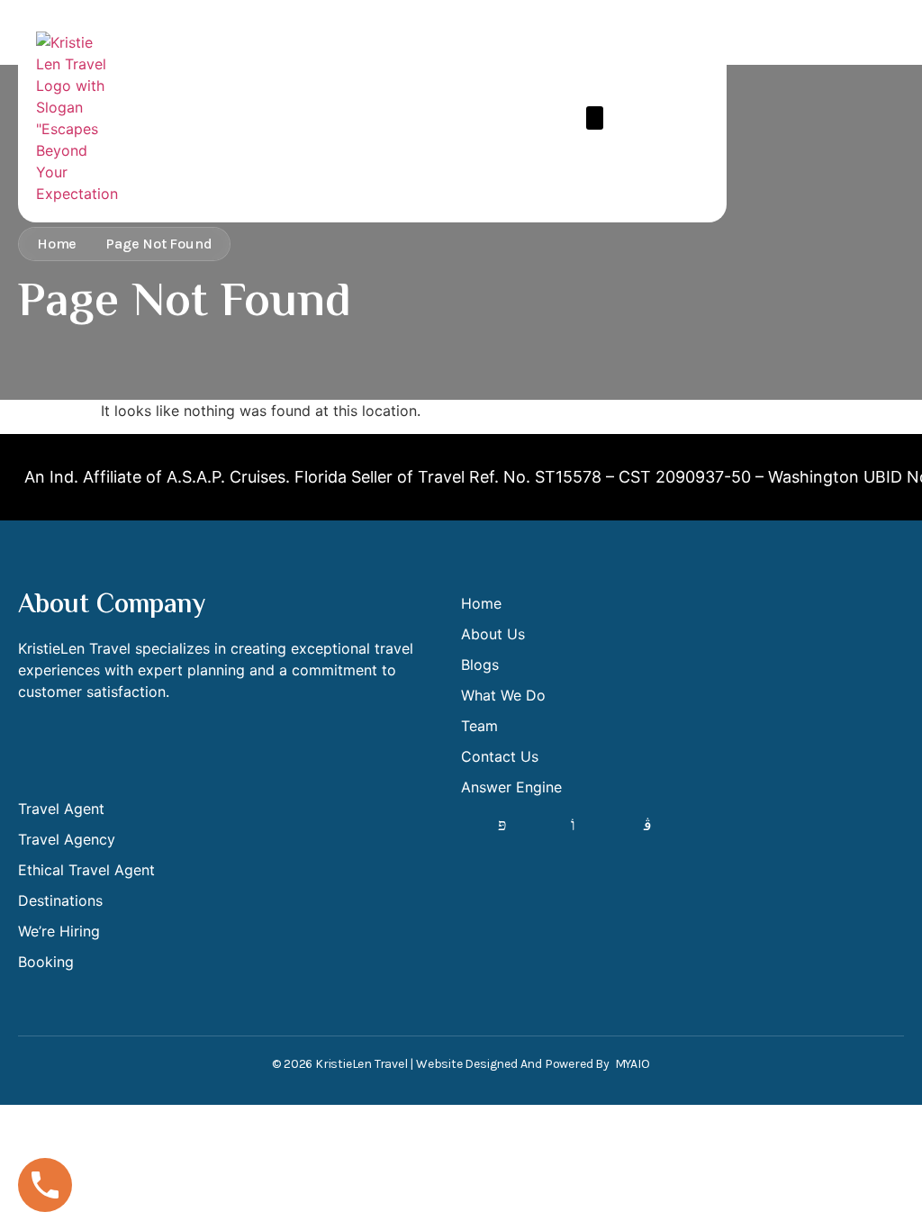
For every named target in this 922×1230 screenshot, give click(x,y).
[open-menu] (594, 118)
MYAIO (632, 1064)
